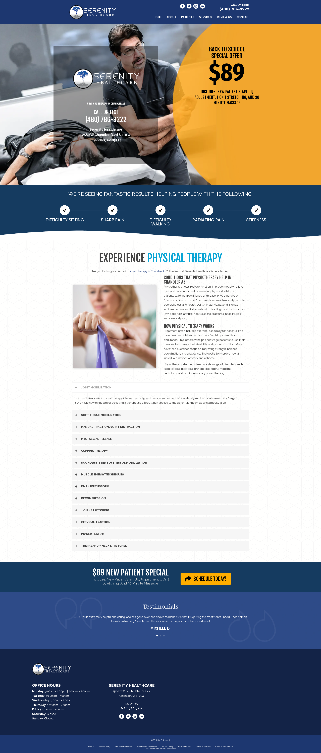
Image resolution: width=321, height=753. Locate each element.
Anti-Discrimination (123, 747)
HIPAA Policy (167, 747)
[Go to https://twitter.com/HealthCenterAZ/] (189, 7)
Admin (91, 747)
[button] (160, 387)
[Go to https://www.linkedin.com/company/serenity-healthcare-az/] (202, 7)
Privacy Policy (184, 747)
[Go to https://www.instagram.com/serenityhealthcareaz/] (195, 7)
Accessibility (104, 747)
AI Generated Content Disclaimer (161, 749)
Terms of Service (202, 747)
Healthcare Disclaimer (147, 747)
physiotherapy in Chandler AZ (147, 271)
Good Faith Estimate (224, 747)
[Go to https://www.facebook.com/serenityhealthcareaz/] (182, 7)
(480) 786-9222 (234, 9)
